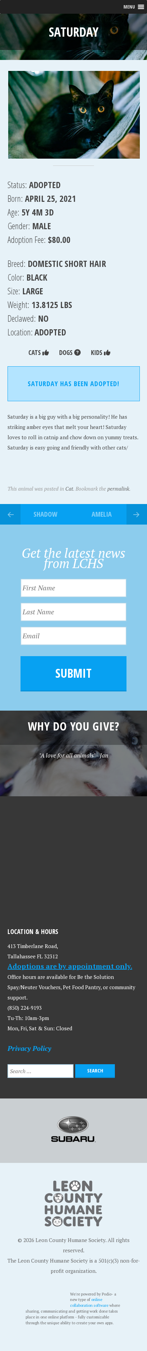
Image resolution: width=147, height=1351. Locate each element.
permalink (118, 488)
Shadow (45, 514)
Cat (69, 488)
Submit (73, 673)
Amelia (102, 514)
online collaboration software (89, 1302)
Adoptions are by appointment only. (70, 966)
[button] (74, 114)
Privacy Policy (29, 1048)
